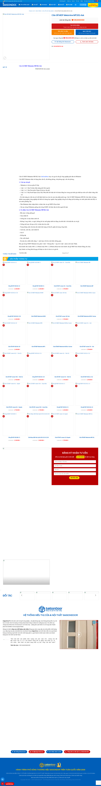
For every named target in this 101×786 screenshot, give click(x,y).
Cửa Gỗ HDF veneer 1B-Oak (63, 316)
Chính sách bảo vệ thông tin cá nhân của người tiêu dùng (32, 775)
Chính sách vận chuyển (64, 777)
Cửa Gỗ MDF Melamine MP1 (38, 346)
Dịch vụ (69, 1)
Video (81, 1)
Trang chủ (32, 11)
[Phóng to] (4, 58)
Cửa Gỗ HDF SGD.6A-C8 (14, 346)
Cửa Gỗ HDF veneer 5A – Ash (87, 346)
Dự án (73, 1)
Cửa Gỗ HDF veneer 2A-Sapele (62, 437)
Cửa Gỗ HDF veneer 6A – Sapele (14, 407)
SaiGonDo (44, 176)
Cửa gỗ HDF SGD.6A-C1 (62, 407)
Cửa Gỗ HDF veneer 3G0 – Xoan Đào (38, 407)
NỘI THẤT (53, 4)
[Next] (47, 572)
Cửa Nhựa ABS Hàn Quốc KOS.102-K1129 (38, 437)
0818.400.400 (9, 784)
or (48, 176)
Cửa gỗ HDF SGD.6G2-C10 (14, 316)
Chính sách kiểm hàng (76, 775)
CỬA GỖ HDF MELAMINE (48, 11)
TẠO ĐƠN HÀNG (75, 25)
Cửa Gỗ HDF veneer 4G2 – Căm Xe (14, 377)
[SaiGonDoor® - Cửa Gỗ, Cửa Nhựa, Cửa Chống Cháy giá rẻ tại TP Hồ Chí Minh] (10, 4)
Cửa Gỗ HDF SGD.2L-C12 (87, 377)
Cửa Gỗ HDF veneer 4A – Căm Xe (62, 377)
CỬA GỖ (36, 4)
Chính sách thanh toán (65, 775)
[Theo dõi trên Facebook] (95, 1)
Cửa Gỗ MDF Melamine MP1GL (86, 437)
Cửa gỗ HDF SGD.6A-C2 (14, 286)
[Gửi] (85, 4)
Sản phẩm (38, 11)
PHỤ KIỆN (70, 4)
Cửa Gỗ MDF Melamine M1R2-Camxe (87, 316)
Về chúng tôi (62, 1)
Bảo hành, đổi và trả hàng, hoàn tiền (40, 777)
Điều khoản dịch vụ (53, 777)
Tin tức (77, 1)
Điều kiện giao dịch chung (53, 775)
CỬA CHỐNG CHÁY (25, 4)
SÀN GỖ (62, 4)
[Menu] (75, 5)
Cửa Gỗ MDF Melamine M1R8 (38, 316)
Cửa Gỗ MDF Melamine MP (86, 286)
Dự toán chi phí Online (89, 1)
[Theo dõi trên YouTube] (97, 1)
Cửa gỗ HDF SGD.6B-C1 (38, 286)
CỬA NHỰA (44, 4)
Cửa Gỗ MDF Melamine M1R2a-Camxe (62, 346)
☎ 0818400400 (77, 20)
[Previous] (4, 572)
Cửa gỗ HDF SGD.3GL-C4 (87, 407)
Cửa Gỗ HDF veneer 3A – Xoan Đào (62, 286)
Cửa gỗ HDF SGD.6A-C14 (38, 377)
